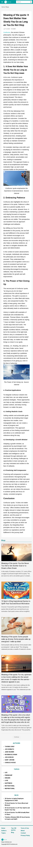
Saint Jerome (9, 760)
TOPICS (16, 769)
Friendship (8, 775)
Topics (3, 833)
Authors (4, 830)
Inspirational (10, 788)
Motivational (10, 786)
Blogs (7, 7)
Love (6, 780)
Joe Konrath (9, 749)
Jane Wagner (9, 752)
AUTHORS (16, 743)
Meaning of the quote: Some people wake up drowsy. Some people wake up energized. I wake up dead (15, 639)
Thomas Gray (9, 746)
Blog (12, 832)
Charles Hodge (10, 762)
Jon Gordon (9, 757)
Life (6, 772)
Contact (23, 833)
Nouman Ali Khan (11, 754)
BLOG (16, 795)
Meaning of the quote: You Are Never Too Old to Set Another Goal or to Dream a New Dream (15, 565)
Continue (16, 737)
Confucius (6, 32)
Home (3, 7)
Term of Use (25, 828)
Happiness (8, 783)
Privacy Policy (25, 835)
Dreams (7, 778)
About (23, 830)
